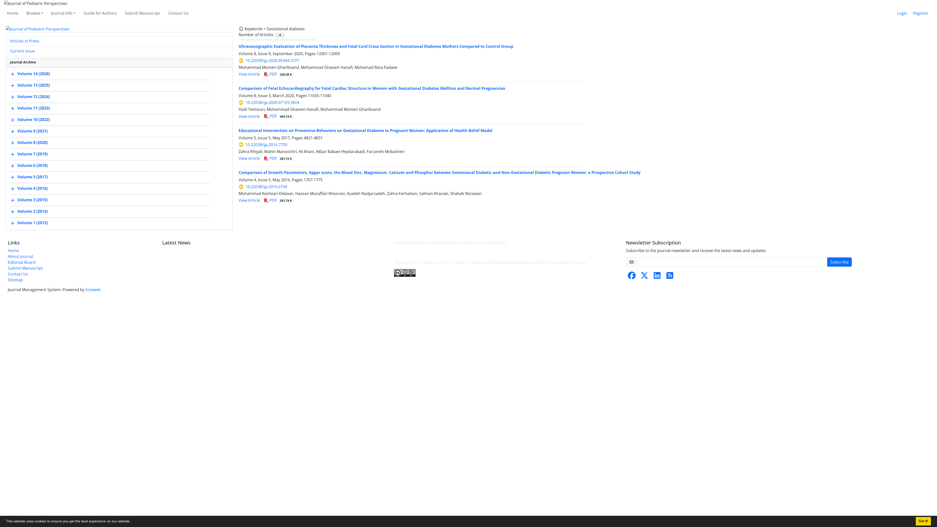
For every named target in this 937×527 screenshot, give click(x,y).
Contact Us (178, 13)
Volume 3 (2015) (32, 200)
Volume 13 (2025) (33, 85)
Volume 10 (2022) (33, 119)
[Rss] (670, 277)
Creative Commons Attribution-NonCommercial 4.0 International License (517, 262)
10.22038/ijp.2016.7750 (266, 144)
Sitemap (15, 280)
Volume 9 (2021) (32, 131)
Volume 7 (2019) (32, 154)
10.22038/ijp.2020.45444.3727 (272, 60)
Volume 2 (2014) (32, 211)
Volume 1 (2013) (32, 223)
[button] (132, 522)
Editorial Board (21, 262)
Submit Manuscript (142, 13)
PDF (280, 74)
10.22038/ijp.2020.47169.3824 (272, 102)
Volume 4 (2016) (32, 188)
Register (920, 13)
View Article (249, 74)
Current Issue (22, 51)
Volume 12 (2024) (33, 97)
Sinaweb (93, 289)
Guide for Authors (100, 13)
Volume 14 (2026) (33, 74)
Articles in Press (24, 41)
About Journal (20, 256)
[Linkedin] (657, 277)
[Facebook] (632, 277)
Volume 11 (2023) (33, 108)
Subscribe (839, 262)
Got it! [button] (923, 521)
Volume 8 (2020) (32, 142)
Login (902, 13)
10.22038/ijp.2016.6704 (266, 186)
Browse (33, 13)
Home (12, 13)
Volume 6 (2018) (32, 165)
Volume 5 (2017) (32, 177)
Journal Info (61, 13)
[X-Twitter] (644, 277)
